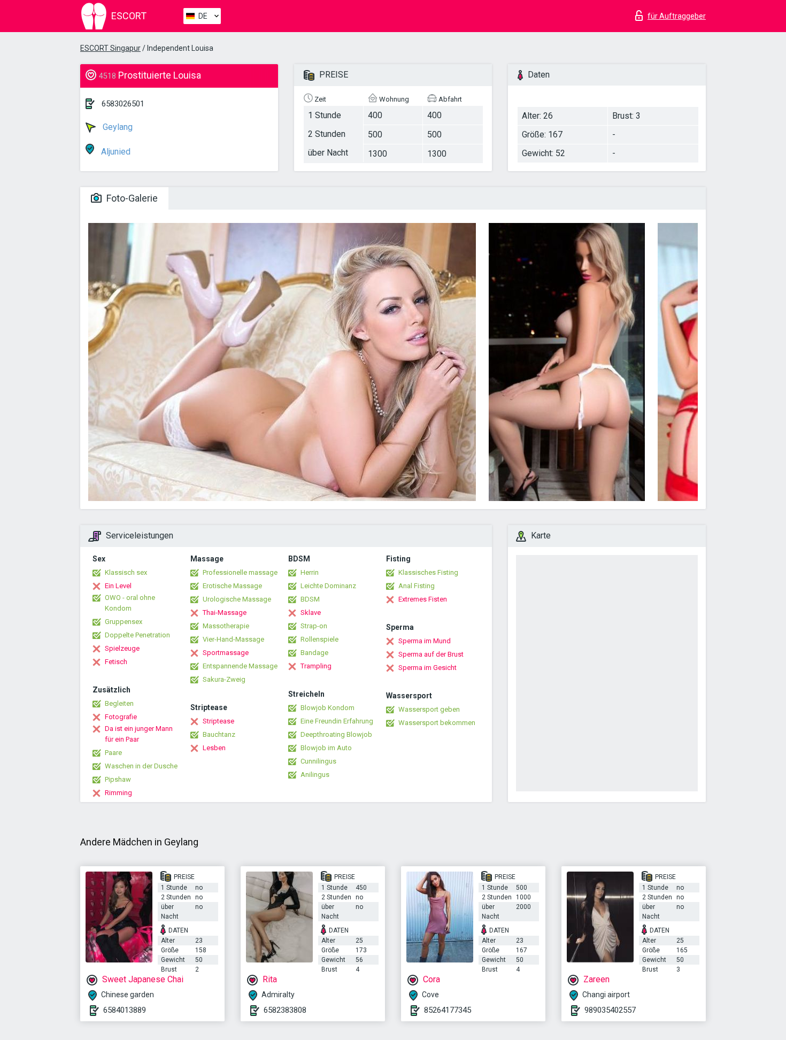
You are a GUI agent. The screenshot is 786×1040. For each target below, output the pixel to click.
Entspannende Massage (240, 666)
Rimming (118, 793)
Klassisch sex (126, 572)
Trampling (316, 666)
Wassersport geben (429, 709)
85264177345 (447, 1010)
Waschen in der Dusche (141, 766)
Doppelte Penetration (137, 635)
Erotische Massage (232, 586)
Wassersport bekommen (436, 723)
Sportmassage (226, 653)
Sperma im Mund (424, 641)
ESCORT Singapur (110, 48)
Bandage (314, 653)
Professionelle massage (240, 572)
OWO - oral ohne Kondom (130, 603)
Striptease (218, 721)
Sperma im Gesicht (427, 668)
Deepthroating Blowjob (336, 734)
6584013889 (124, 1010)
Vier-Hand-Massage (233, 639)
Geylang (117, 127)
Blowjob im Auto (326, 748)
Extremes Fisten (422, 599)
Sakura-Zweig (224, 679)
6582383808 (285, 1010)
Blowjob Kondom (327, 708)
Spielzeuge (122, 648)
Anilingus (314, 775)
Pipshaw (118, 779)
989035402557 (610, 1010)
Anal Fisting (416, 586)
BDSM (310, 599)
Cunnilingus (318, 761)
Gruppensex (123, 622)
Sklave (310, 612)
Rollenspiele (319, 639)
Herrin (309, 572)
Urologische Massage (237, 599)
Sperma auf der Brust (431, 654)
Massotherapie (226, 626)
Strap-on (313, 626)
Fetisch (116, 662)
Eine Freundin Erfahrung (336, 721)
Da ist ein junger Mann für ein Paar (139, 734)
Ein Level (118, 586)
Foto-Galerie (131, 198)
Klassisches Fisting (428, 572)
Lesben (214, 748)
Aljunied (114, 152)
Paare (113, 753)
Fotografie (121, 717)
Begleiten (119, 703)
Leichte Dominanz (328, 586)
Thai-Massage (224, 612)
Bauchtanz (219, 734)
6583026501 (123, 104)
